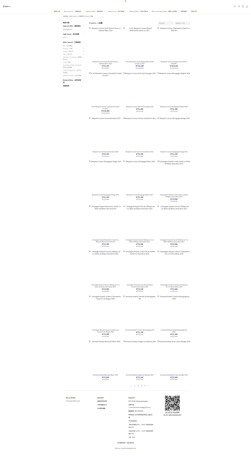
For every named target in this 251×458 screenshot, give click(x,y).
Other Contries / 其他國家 (72, 75)
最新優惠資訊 (67, 29)
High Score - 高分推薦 (116, 11)
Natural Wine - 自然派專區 (138, 11)
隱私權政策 (130, 443)
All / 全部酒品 (68, 45)
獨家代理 (57, 11)
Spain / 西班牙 (68, 51)
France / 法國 (89, 16)
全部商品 (65, 16)
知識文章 (194, 11)
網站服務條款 (121, 443)
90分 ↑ (65, 37)
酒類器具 (184, 11)
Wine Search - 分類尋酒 (72, 11)
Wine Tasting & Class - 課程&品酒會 (164, 11)
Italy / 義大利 (67, 54)
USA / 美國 (67, 62)
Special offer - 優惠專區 (94, 11)
